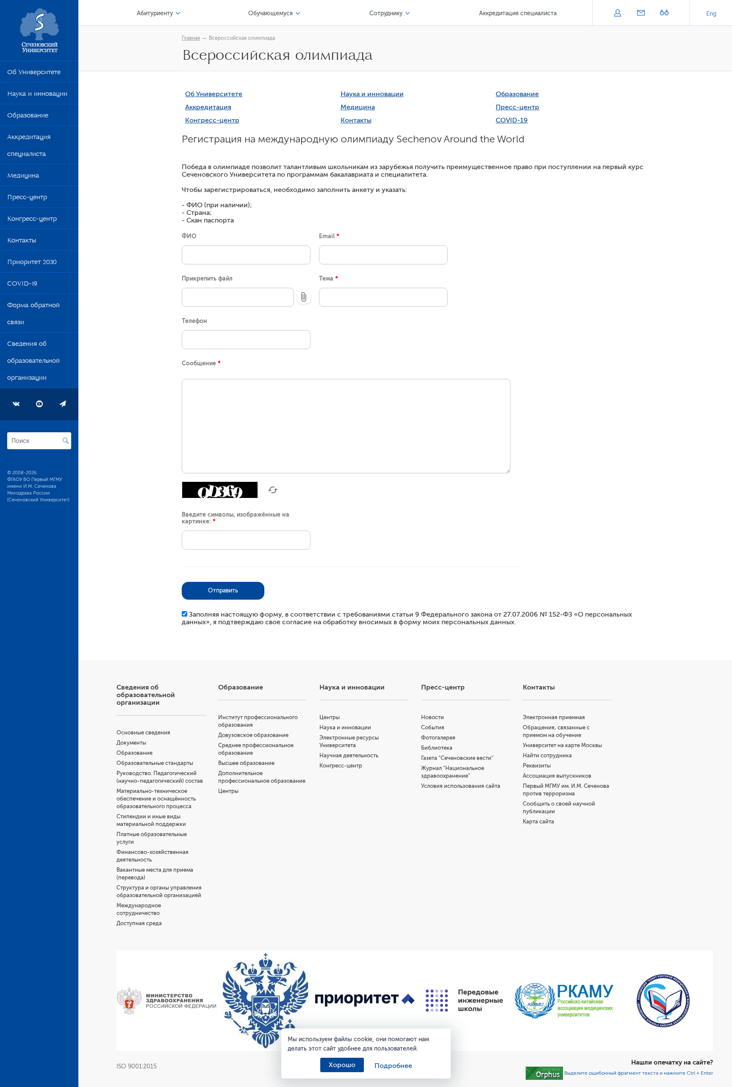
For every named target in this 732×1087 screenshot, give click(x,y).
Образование (27, 117)
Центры (228, 791)
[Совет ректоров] (663, 1000)
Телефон (194, 320)
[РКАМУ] (564, 1001)
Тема (328, 278)
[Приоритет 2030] (365, 1000)
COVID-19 (22, 285)
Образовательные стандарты (154, 763)
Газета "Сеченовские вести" (457, 758)
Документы (131, 742)
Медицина (23, 177)
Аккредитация (208, 107)
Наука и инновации (37, 95)
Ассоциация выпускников (557, 776)
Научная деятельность (348, 755)
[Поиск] (65, 440)
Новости (432, 717)
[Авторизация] (617, 13)
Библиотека (436, 748)
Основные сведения (143, 732)
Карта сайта (538, 821)
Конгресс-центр (32, 220)
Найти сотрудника (547, 755)
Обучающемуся (270, 13)
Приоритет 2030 (32, 264)
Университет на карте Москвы (562, 745)
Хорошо (342, 1065)
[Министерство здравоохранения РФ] (166, 1001)
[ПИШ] (464, 1000)
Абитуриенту (155, 13)
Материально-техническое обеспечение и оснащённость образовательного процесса (156, 798)
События (432, 727)
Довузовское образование (253, 735)
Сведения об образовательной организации (33, 362)
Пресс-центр (27, 199)
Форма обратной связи (33, 315)
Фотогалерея (438, 737)
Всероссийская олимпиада (242, 38)
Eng (711, 14)
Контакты (21, 242)
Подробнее (393, 1066)
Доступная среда (139, 923)
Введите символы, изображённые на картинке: (235, 518)
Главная (191, 38)
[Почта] (641, 13)
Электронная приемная (554, 717)
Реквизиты (537, 765)
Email (329, 236)
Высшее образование (246, 763)
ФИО (189, 236)
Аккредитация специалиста (28, 147)
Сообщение (201, 363)
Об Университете (34, 74)
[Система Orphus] (544, 1073)
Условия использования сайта (460, 786)
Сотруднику (385, 13)
